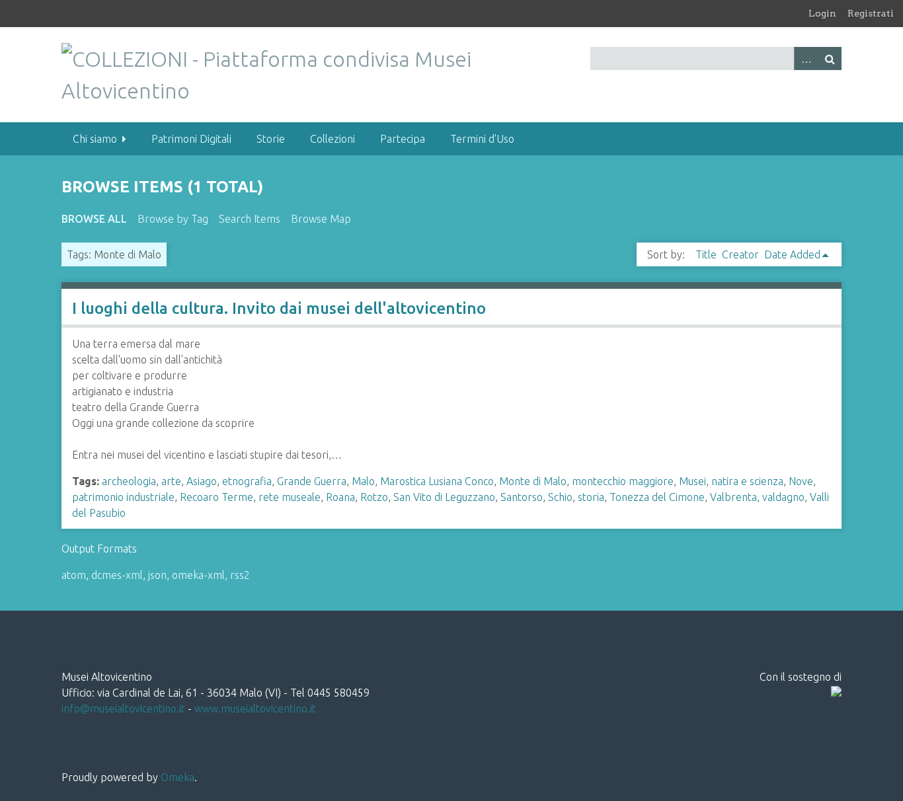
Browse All (94, 219)
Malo (363, 481)
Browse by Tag (172, 219)
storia (591, 497)
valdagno (783, 497)
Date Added (792, 254)
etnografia (247, 481)
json (157, 575)
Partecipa (402, 139)
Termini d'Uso (482, 139)
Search (830, 58)
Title (706, 254)
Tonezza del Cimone (657, 497)
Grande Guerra (311, 481)
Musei (692, 481)
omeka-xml (198, 575)
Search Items (249, 219)
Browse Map (321, 219)
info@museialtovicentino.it (123, 708)
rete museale (289, 497)
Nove (801, 481)
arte (171, 481)
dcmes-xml (117, 575)
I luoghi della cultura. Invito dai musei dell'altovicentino (279, 308)
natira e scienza (747, 481)
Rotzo (374, 497)
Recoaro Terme (216, 497)
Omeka (177, 777)
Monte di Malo (533, 481)
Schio (560, 497)
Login (822, 13)
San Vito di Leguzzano (444, 497)
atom (73, 575)
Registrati (870, 13)
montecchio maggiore (623, 481)
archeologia (129, 481)
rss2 (240, 575)
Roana (340, 497)
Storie (270, 139)
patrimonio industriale (123, 497)
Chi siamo (95, 139)
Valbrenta (733, 497)
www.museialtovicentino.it (255, 708)
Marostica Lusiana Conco (437, 481)
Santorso (521, 497)
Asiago (201, 481)
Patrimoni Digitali (191, 139)
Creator (740, 254)
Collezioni (332, 139)
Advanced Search (806, 58)
